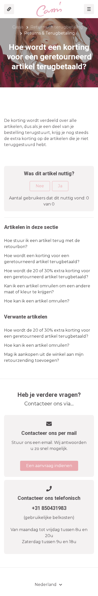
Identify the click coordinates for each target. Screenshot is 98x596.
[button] (89, 9)
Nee (40, 186)
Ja (60, 186)
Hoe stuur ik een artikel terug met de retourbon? (42, 243)
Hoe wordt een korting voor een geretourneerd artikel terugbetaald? (41, 258)
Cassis (17, 27)
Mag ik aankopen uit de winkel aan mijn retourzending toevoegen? (43, 357)
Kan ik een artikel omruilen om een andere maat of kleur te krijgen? (47, 289)
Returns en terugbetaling (56, 27)
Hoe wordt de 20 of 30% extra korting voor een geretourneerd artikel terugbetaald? (47, 273)
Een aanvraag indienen (49, 465)
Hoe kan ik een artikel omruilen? (36, 301)
